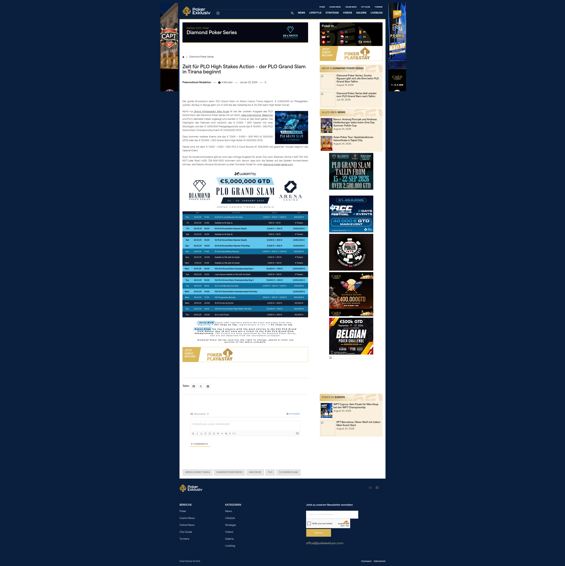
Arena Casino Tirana (197, 472)
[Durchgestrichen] (205, 433)
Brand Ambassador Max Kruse (211, 112)
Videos (347, 13)
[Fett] (193, 433)
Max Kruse (255, 472)
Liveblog (377, 13)
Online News (351, 7)
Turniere (379, 7)
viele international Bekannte (257, 115)
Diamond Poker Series (201, 57)
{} (230, 433)
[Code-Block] (222, 433)
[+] (234, 433)
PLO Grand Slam (288, 472)
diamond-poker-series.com (278, 165)
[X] (200, 386)
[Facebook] (193, 386)
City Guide (365, 7)
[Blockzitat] (218, 433)
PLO (270, 472)
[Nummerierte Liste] (210, 433)
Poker (322, 7)
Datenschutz (379, 561)
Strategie (332, 13)
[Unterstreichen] (201, 433)
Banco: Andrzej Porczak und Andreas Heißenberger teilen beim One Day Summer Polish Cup (355, 122)
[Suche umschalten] (292, 13)
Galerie (361, 13)
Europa (340, 397)
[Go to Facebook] (377, 488)
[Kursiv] (197, 433)
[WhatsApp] (207, 386)
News (301, 13)
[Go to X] (384, 488)
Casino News (335, 7)
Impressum (366, 561)
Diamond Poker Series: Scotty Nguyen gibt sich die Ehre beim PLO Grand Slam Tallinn (357, 79)
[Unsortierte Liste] (214, 433)
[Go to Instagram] (370, 488)
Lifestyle (315, 13)
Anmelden (294, 414)
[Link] (226, 433)
